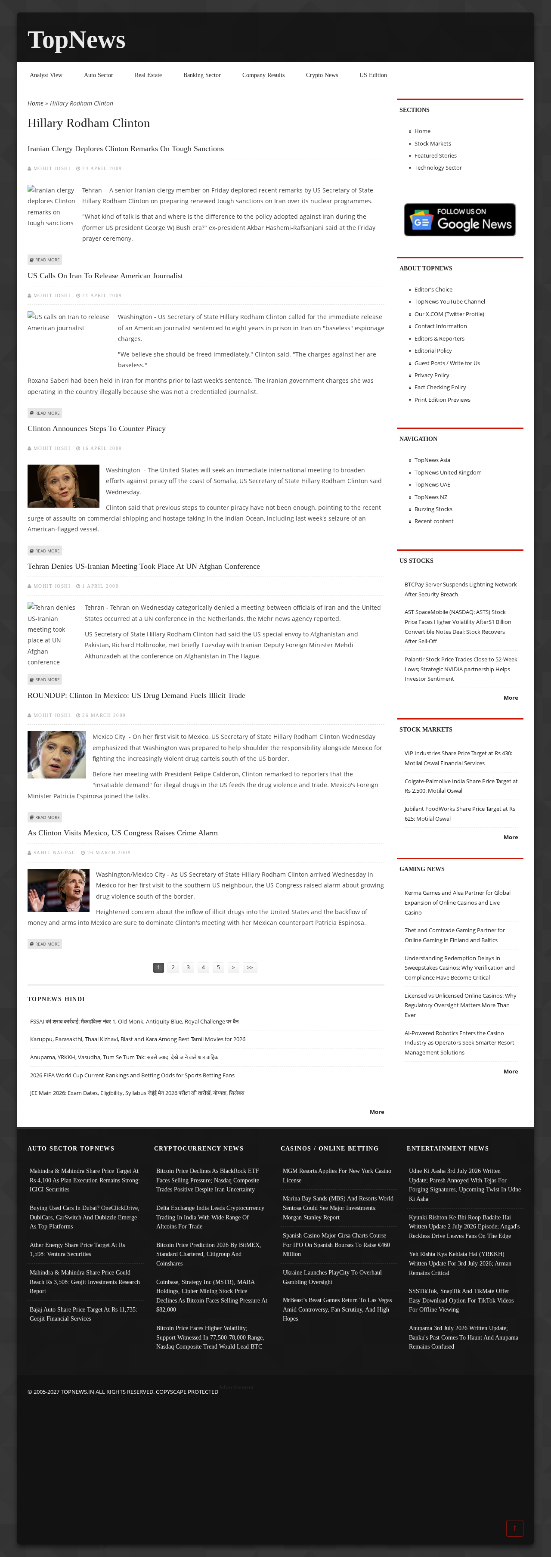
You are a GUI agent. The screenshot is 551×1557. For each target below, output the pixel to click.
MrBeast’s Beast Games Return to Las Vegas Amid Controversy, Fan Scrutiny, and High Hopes (337, 1309)
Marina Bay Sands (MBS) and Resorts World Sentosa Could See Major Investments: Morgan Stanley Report (338, 1207)
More (377, 1112)
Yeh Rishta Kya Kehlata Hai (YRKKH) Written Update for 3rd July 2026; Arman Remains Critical (460, 1263)
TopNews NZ (431, 497)
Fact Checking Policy (440, 387)
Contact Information (441, 326)
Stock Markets (433, 143)
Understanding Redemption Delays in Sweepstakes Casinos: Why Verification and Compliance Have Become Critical (460, 967)
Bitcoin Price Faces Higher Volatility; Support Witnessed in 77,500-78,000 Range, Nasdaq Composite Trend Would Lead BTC (210, 1337)
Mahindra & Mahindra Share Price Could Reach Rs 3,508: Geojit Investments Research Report (85, 1281)
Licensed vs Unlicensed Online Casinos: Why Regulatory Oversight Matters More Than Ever (461, 1005)
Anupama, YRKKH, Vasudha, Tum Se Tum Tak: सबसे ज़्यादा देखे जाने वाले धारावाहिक (124, 1057)
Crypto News (322, 74)
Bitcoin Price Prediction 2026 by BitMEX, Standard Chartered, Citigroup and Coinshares (208, 1254)
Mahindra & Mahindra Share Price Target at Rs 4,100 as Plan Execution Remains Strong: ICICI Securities (85, 1180)
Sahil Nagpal (55, 852)
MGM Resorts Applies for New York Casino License (337, 1175)
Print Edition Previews (443, 399)
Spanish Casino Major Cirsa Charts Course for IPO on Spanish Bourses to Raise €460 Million (336, 1244)
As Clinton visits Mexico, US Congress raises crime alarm (123, 832)
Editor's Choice (433, 289)
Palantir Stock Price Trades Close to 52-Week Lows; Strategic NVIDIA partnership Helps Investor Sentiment (461, 668)
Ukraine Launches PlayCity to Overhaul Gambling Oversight (332, 1277)
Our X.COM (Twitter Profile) (449, 314)
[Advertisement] (275, 1456)
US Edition (373, 74)
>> (250, 967)
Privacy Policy (432, 375)
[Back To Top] (514, 1528)
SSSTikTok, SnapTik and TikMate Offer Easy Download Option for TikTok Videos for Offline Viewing (461, 1300)
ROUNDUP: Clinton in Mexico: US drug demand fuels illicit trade (136, 695)
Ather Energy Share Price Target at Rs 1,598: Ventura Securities (77, 1249)
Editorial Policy (433, 350)
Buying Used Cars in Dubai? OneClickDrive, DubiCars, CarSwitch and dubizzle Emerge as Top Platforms (84, 1217)
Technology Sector (438, 167)
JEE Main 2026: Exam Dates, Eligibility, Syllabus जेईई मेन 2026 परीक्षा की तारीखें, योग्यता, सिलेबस (137, 1093)
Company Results (263, 74)
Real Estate (148, 74)
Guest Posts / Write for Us (447, 363)
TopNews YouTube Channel (450, 301)
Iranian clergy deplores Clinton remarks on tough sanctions (126, 148)
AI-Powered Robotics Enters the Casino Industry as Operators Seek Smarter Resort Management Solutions (459, 1042)
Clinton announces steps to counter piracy (97, 428)
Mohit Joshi (52, 168)
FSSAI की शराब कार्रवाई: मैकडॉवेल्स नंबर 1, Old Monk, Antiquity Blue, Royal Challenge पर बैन (134, 1021)
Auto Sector (98, 74)
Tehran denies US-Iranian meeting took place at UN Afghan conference (144, 566)
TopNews (77, 39)
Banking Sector (202, 74)
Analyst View (46, 74)
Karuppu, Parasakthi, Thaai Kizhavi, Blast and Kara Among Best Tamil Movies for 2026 (137, 1039)
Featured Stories (436, 155)
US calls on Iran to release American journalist (105, 275)
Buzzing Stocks (433, 509)
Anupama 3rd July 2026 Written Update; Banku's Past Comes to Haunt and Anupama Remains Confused (463, 1337)
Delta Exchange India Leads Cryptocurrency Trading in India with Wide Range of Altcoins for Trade (210, 1217)
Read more (47, 260)
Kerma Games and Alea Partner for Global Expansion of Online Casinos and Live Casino (458, 902)
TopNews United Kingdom (448, 472)
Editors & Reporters (439, 338)
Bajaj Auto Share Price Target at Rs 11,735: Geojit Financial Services (83, 1314)
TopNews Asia (432, 460)
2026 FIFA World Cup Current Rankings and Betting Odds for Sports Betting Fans (132, 1075)
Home (35, 103)
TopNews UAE (432, 484)
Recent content (434, 521)
